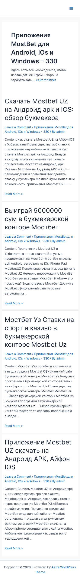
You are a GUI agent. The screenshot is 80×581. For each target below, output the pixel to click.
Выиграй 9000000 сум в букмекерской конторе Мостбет (36, 219)
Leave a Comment (18, 127)
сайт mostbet (46, 80)
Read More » (14, 194)
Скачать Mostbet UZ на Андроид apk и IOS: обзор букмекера (39, 109)
